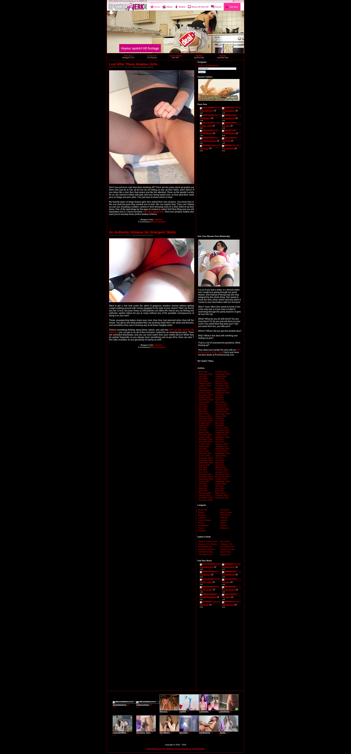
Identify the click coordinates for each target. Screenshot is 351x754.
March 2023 (204, 414)
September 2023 (206, 400)
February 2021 (205, 453)
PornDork (199, 56)
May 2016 (219, 423)
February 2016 (221, 428)
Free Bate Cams (205, 554)
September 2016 (222, 414)
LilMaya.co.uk (226, 544)
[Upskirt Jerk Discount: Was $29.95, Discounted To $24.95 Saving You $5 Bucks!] (175, 52)
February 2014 (221, 470)
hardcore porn (189, 749)
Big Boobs (202, 510)
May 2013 (219, 491)
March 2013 (220, 493)
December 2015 (222, 430)
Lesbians (202, 530)
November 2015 (222, 432)
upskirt (201, 749)
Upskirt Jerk (151, 56)
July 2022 (203, 428)
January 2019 (204, 495)
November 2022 (206, 421)
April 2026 (203, 372)
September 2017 (222, 393)
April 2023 (203, 411)
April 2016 (219, 425)
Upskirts (158, 219)
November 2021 (206, 442)
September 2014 (222, 453)
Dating (201, 523)
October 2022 (204, 423)
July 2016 (219, 418)
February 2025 (205, 383)
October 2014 (221, 451)
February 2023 (205, 416)
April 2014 (219, 465)
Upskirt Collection (175, 56)
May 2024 (203, 388)
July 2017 (219, 395)
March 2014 (220, 467)
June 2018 (219, 379)
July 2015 (219, 439)
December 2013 (222, 474)
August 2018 (220, 376)
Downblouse (203, 525)
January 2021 (204, 456)
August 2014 (220, 456)
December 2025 (206, 374)
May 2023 (203, 409)
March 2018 (220, 381)
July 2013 (219, 486)
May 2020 (203, 470)
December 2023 (206, 395)
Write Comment (158, 222)
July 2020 (203, 467)
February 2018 (221, 383)
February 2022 (205, 435)
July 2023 (203, 404)
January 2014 (221, 472)
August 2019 (204, 481)
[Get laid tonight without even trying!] (219, 100)
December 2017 (222, 386)
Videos (223, 523)
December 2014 (222, 449)
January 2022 (204, 437)
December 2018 (206, 498)
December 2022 (206, 418)
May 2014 (219, 463)
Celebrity (202, 517)
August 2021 (204, 446)
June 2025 (203, 379)
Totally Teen (225, 554)
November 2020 (206, 460)
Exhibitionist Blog (205, 552)
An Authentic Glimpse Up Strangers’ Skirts (142, 232)
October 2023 (204, 397)
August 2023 (204, 402)
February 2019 (205, 493)
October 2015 (221, 435)
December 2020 (206, 458)
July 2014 (219, 458)
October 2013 (221, 479)
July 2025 (203, 376)
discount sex (175, 749)
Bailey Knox (128, 56)
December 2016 (222, 409)
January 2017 (221, 407)
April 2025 (203, 381)
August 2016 (220, 416)
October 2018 (221, 372)
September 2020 (206, 463)
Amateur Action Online (207, 541)
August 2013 (220, 484)
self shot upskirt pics (154, 212)
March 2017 (220, 402)
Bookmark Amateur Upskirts (143, 67)
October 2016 (221, 411)
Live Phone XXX (227, 547)
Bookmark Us (212, 65)
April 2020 (203, 472)
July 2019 (203, 484)
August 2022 (204, 425)
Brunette (202, 515)
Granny (201, 528)
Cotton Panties (204, 520)
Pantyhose (224, 510)
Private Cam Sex (227, 549)
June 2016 (219, 421)
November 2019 (206, 477)
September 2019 (206, 479)
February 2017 (221, 404)
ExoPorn (223, 56)
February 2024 (205, 390)
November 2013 (222, 477)
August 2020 (204, 465)
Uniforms (224, 517)
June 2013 (219, 488)
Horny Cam (225, 541)
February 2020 (205, 474)
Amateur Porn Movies (207, 544)
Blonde (201, 512)
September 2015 (222, 437)
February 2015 (221, 444)
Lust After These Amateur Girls (133, 64)
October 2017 (221, 390)
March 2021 (204, 451)
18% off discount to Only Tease (219, 351)
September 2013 (222, 481)
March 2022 (204, 432)
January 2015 (221, 446)
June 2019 (203, 486)
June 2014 (219, 460)
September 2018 (222, 374)
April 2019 (203, 491)
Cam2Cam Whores (206, 549)
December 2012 (222, 498)
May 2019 (203, 488)
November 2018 (206, 500)
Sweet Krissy (225, 552)
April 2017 (219, 400)
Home (201, 65)
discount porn (160, 749)
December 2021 (206, 439)
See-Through (226, 512)
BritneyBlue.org (205, 547)
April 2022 (203, 430)
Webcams (224, 528)
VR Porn (223, 525)
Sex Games (225, 515)
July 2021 (203, 449)
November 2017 (222, 388)
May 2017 (219, 397)
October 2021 (204, 444)
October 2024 (204, 386)
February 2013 (221, 495)
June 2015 (219, 442)
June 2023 (203, 407)
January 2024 (204, 393)
